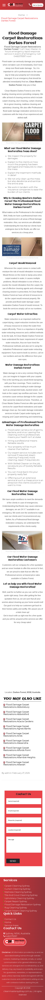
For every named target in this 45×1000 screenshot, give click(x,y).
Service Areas (11, 925)
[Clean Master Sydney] (14, 5)
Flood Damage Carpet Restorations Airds (16, 734)
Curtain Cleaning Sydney (17, 889)
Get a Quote (37, 5)
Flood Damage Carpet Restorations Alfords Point (17, 749)
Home (21, 15)
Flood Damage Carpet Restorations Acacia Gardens (18, 720)
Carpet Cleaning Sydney (17, 886)
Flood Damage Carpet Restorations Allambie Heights (19, 756)
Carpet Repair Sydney (16, 901)
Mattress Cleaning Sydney (18, 892)
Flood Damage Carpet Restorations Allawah (16, 763)
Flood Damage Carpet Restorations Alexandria (16, 741)
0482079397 (20, 56)
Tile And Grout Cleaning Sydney (21, 895)
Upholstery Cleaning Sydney (19, 898)
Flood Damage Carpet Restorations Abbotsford (16, 713)
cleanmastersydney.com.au (17, 991)
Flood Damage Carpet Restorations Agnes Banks (17, 727)
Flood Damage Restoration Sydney (23, 904)
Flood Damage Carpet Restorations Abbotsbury (16, 705)
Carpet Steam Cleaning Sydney (21, 911)
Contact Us (10, 919)
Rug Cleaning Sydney (16, 907)
